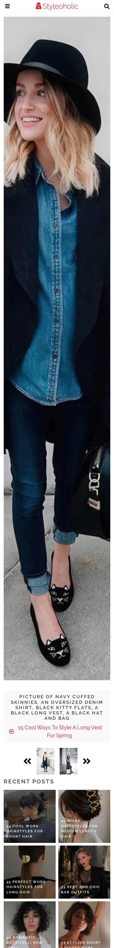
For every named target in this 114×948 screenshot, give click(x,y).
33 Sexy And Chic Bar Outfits (80, 889)
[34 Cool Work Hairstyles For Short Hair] (30, 816)
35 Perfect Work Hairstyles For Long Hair (26, 887)
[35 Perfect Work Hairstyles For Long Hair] (30, 872)
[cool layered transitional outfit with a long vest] (68, 761)
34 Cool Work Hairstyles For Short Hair (24, 831)
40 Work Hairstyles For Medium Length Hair (79, 828)
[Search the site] (106, 7)
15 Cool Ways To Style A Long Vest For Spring (59, 731)
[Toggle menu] (7, 7)
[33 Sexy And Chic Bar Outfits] (84, 872)
